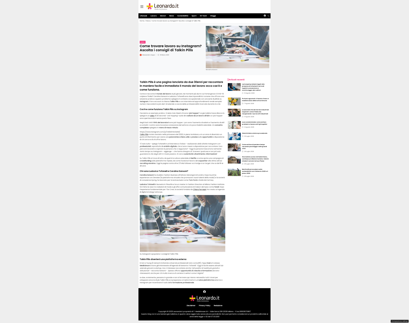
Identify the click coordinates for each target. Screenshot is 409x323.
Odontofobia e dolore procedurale (254, 133)
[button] (268, 16)
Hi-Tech (203, 16)
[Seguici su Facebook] (265, 16)
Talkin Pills (144, 134)
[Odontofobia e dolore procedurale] (234, 136)
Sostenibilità (182, 16)
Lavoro (153, 16)
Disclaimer (191, 305)
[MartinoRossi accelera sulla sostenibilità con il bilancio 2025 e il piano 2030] (234, 172)
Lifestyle (143, 16)
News (171, 16)
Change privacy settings (400, 321)
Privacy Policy (204, 305)
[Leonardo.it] (163, 6)
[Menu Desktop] (142, 7)
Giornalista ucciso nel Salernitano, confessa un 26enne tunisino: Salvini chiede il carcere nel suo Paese (255, 159)
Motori (163, 16)
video (152, 115)
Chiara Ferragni (199, 189)
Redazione (218, 305)
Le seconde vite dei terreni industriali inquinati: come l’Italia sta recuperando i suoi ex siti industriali (255, 112)
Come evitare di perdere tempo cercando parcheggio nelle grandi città (254, 146)
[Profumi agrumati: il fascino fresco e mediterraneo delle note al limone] (234, 101)
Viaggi (213, 16)
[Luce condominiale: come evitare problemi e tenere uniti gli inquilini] (234, 125)
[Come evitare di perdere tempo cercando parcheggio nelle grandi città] (234, 147)
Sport (194, 16)
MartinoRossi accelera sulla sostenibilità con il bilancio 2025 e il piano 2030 (255, 171)
